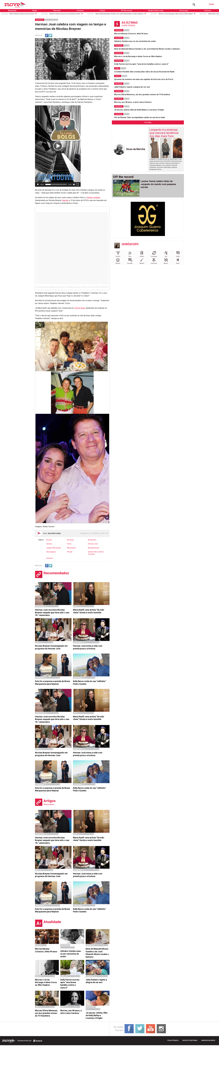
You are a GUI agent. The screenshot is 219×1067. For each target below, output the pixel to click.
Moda (34, 10)
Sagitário (141, 263)
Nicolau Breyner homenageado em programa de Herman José (51, 647)
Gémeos (142, 256)
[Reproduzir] (38, 184)
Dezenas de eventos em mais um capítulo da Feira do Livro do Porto (143, 79)
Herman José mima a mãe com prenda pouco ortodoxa (87, 647)
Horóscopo (183, 10)
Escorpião (129, 263)
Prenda (69, 552)
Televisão (57, 10)
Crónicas (207, 10)
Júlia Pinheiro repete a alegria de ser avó (96, 981)
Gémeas (89, 976)
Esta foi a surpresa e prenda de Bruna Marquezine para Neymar (52, 682)
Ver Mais (147, 122)
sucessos (49, 558)
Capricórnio (154, 263)
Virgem (178, 256)
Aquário (166, 263)
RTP (75, 606)
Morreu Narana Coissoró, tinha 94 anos (21, 14)
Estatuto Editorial (189, 1040)
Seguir (211, 4)
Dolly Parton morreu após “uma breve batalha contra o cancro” (69, 983)
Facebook (46, 35)
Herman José (93, 544)
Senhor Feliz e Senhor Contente (96, 553)
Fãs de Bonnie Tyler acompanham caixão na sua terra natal (139, 117)
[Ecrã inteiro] (78, 184)
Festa (69, 544)
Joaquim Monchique (53, 548)
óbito (37, 945)
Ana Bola (70, 540)
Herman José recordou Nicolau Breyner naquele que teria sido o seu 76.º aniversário (52, 612)
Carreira (49, 544)
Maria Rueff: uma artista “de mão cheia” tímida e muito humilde (88, 611)
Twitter (50, 35)
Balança (118, 263)
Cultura (102, 10)
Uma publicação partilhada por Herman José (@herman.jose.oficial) (60, 287)
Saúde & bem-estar (155, 10)
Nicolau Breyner (93, 548)
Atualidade (12, 10)
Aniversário (92, 540)
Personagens (51, 552)
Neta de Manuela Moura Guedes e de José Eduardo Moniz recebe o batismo (119, 14)
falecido (65, 200)
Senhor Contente (93, 197)
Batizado (90, 945)
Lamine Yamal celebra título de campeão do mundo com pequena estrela (158, 184)
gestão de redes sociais (37, 1041)
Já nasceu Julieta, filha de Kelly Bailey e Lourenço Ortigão (96, 1015)
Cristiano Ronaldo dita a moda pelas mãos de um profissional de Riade (144, 72)
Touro (129, 256)
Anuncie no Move (208, 1040)
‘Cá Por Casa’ (79, 308)
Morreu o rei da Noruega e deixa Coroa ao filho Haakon (176, 14)
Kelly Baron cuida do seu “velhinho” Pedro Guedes (89, 682)
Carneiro (118, 256)
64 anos (49, 540)
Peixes (178, 263)
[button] (57, 146)
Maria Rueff (71, 548)
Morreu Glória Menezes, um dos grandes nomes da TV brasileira (46, 1013)
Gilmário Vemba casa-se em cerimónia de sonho (64, 14)
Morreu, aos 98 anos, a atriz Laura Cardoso (71, 1011)
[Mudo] (74, 184)
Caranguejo (154, 256)
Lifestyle (80, 10)
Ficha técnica (173, 1040)
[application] (58, 146)
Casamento (65, 945)
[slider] (56, 184)
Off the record (126, 10)
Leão (166, 256)
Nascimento (91, 1007)
